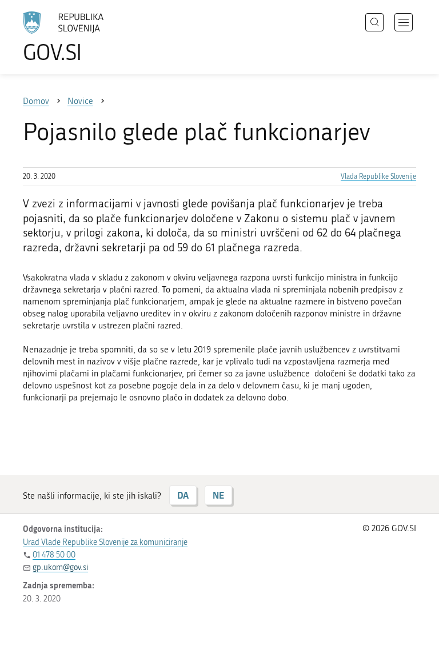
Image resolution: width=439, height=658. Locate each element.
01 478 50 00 (54, 555)
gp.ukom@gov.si (60, 567)
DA (183, 494)
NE (218, 494)
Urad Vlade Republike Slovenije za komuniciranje (105, 542)
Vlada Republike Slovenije (378, 176)
